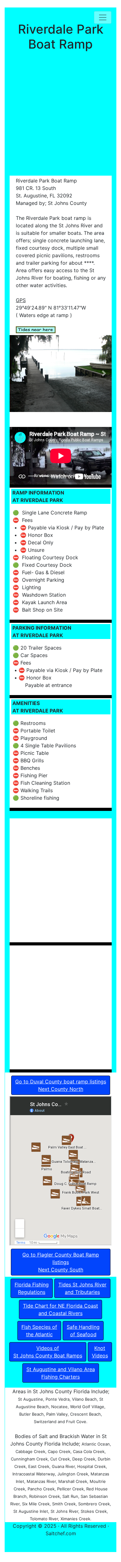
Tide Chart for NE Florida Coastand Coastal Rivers (60, 1309)
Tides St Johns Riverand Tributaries (82, 1288)
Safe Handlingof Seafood (83, 1330)
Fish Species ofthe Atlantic (39, 1330)
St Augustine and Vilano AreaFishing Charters (60, 1373)
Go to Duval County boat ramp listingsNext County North (60, 1085)
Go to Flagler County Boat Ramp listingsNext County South (60, 1262)
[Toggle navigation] (102, 17)
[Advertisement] (60, 115)
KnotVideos (100, 1352)
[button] (17, 373)
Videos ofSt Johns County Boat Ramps (47, 1352)
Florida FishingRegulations (32, 1288)
